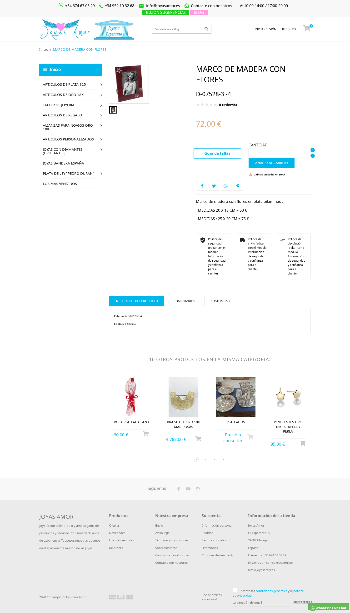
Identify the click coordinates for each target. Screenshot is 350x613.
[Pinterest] (238, 186)
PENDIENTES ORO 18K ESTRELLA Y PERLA (288, 427)
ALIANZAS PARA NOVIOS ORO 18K (68, 127)
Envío (159, 525)
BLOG (199, 12)
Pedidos (207, 533)
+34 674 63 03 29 (79, 5)
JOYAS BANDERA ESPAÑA (63, 163)
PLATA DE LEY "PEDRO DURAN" (68, 173)
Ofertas (114, 525)
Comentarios (184, 301)
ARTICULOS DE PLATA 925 (64, 84)
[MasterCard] (121, 597)
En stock (119, 324)
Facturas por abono (216, 540)
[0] (307, 29)
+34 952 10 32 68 (119, 5)
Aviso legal (162, 533)
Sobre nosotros (166, 548)
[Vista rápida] (127, 451)
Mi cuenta (116, 548)
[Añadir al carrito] (146, 433)
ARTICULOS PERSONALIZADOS (68, 139)
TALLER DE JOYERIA (59, 104)
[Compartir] (202, 186)
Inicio (55, 69)
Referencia (120, 316)
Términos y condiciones (171, 540)
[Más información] (135, 451)
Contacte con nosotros (211, 5)
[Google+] (226, 186)
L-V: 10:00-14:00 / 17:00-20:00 (262, 5)
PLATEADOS (236, 422)
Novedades (117, 533)
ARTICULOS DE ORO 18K (63, 94)
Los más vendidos (122, 540)
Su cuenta (211, 515)
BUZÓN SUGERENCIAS (166, 12)
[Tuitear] (214, 186)
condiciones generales (271, 591)
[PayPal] (129, 597)
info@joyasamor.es (159, 6)
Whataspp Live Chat (330, 608)
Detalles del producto (139, 301)
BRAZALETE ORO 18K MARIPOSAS (183, 424)
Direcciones (210, 548)
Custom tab (220, 301)
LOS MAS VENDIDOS (60, 183)
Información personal (217, 525)
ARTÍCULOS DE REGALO (62, 115)
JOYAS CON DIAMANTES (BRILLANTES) (62, 151)
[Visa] (112, 597)
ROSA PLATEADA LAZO (131, 422)
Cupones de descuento (218, 555)
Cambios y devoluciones (172, 555)
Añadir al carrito (271, 162)
